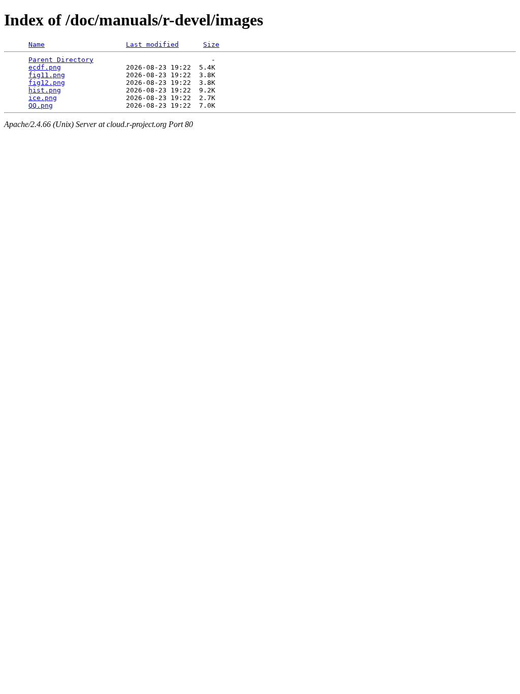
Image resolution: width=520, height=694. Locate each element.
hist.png (44, 90)
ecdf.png (44, 67)
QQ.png (40, 105)
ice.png (42, 98)
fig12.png (46, 82)
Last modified (152, 44)
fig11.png (46, 75)
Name (36, 44)
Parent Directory (60, 60)
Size (211, 44)
